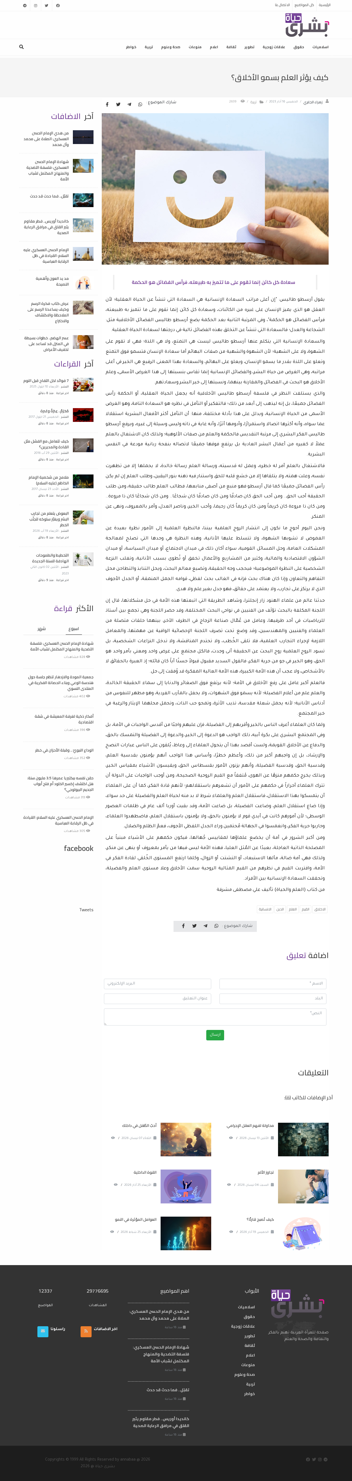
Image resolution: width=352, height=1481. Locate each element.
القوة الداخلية (145, 1172)
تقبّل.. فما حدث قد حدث (49, 196)
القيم (305, 909)
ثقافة (231, 47)
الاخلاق (320, 909)
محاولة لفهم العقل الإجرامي (250, 1125)
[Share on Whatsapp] (140, 104)
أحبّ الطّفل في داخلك (139, 1125)
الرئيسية (325, 4)
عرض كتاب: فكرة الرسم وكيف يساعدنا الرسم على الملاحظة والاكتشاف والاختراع (48, 312)
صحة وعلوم (170, 47)
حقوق (298, 47)
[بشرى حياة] (307, 24)
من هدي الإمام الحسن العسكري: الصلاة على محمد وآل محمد (46, 138)
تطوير (249, 47)
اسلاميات (320, 47)
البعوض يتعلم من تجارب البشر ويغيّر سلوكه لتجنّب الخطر (49, 519)
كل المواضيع (304, 4)
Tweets (86, 909)
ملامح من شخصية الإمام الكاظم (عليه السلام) (49, 480)
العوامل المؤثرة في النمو (135, 1219)
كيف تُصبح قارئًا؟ (260, 1219)
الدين (280, 909)
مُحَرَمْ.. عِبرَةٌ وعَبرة (54, 410)
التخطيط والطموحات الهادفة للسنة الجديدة (50, 558)
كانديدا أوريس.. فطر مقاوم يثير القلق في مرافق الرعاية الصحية (46, 227)
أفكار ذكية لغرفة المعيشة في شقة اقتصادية (64, 719)
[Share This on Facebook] (107, 104)
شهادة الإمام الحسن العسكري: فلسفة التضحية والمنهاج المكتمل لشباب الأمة (47, 170)
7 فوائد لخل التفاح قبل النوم (46, 380)
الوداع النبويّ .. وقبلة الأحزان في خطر (64, 750)
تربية (149, 47)
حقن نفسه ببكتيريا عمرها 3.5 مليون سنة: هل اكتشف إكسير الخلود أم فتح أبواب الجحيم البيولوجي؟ (60, 783)
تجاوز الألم (266, 1172)
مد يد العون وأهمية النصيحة (52, 281)
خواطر (131, 47)
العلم (293, 909)
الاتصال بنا (282, 4)
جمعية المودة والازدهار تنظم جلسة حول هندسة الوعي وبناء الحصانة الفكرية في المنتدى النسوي (61, 682)
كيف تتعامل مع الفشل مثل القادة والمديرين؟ (46, 444)
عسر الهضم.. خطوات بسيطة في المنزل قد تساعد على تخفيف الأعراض (46, 343)
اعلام (214, 47)
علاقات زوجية (274, 47)
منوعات (195, 47)
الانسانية (265, 909)
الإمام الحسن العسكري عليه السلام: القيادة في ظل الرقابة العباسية (46, 255)
